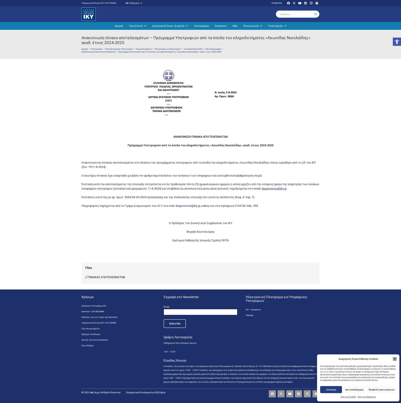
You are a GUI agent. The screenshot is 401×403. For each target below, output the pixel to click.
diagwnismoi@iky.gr (274, 188)
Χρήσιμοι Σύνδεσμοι (90, 334)
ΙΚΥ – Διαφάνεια (253, 309)
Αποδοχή (331, 389)
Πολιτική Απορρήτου (367, 397)
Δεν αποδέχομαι (354, 389)
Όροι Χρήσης (87, 345)
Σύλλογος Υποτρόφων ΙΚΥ (93, 306)
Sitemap (249, 315)
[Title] (316, 393)
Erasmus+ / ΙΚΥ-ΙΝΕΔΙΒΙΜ (92, 311)
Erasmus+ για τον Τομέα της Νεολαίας (99, 317)
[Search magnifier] (316, 14)
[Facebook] (288, 3)
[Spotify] (317, 3)
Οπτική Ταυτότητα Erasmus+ (95, 340)
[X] (294, 3)
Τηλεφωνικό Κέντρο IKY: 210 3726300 (98, 323)
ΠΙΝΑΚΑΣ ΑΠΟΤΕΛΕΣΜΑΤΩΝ (106, 277)
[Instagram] (311, 3)
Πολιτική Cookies (348, 397)
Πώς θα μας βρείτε (90, 328)
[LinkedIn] (305, 3)
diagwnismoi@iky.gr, (188, 205)
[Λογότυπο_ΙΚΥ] (88, 14)
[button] (397, 42)
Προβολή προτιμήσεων (382, 389)
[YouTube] (300, 3)
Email (166, 307)
